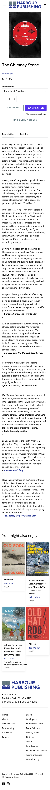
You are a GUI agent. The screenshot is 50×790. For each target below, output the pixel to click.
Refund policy (32, 759)
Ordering (30, 737)
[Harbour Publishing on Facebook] (3, 783)
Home (5, 714)
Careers (5, 737)
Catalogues (31, 719)
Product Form (8, 86)
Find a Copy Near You (25, 119)
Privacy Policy (32, 732)
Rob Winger (7, 73)
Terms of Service (34, 754)
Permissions (32, 746)
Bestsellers (7, 732)
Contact (29, 741)
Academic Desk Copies (37, 750)
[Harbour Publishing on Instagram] (8, 783)
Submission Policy (34, 723)
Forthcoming (8, 728)
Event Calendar (33, 728)
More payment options (36, 114)
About (5, 719)
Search (29, 714)
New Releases (8, 723)
